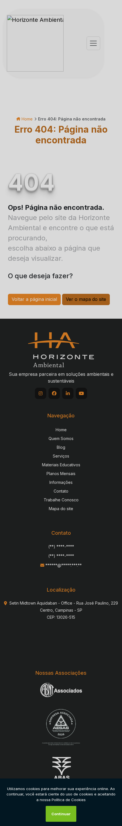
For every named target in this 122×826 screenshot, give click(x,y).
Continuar (61, 814)
